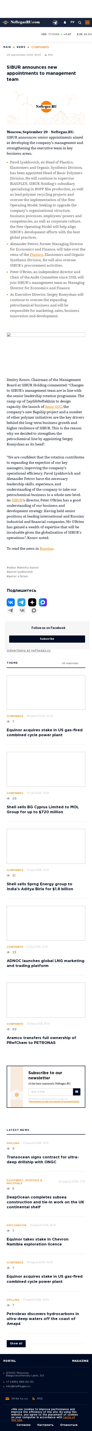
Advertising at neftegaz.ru (28, 650)
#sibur (11, 568)
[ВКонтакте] (22, 610)
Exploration (17, 1225)
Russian (46, 549)
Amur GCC (53, 407)
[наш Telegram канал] (55, 22)
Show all (16, 1343)
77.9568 (53, 34)
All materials (70, 663)
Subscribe (47, 639)
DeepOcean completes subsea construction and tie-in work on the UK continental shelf (45, 1202)
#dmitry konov (28, 568)
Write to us (19, 1398)
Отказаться (68, 1425)
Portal (9, 1361)
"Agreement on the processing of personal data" (53, 1101)
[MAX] (34, 610)
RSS (40, 1398)
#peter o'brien (17, 576)
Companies (15, 716)
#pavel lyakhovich (20, 572)
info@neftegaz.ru (18, 1386)
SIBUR (17, 500)
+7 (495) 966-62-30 (20, 1382)
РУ (73, 22)
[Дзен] (32, 602)
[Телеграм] (11, 610)
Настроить (45, 1425)
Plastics (36, 255)
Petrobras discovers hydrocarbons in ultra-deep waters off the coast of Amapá (43, 1319)
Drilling (13, 1143)
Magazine (80, 1361)
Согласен (24, 1425)
